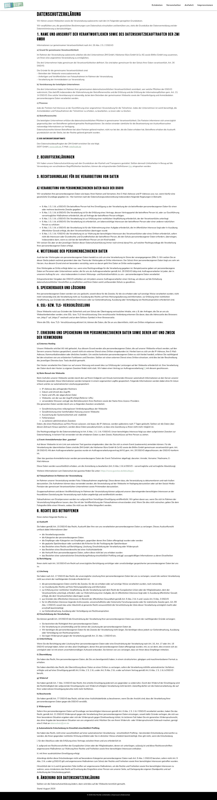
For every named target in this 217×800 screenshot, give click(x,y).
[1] (144, 368)
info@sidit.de (75, 146)
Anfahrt (189, 5)
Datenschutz (125, 795)
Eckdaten (157, 5)
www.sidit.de (55, 146)
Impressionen (205, 5)
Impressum (116, 795)
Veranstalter (173, 5)
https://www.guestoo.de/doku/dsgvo (117, 471)
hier (130, 166)
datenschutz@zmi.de (59, 723)
